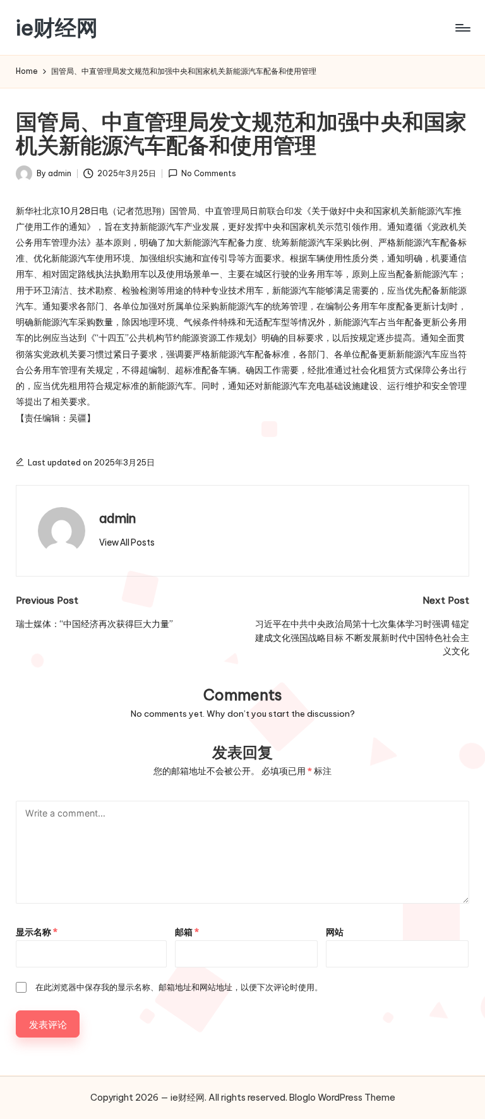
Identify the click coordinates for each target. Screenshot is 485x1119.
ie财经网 (57, 27)
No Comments (208, 173)
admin (117, 518)
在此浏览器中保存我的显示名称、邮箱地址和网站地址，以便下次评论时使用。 (179, 987)
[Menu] (462, 28)
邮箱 (187, 932)
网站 (335, 932)
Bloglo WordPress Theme (342, 1097)
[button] (127, 542)
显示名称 (36, 932)
